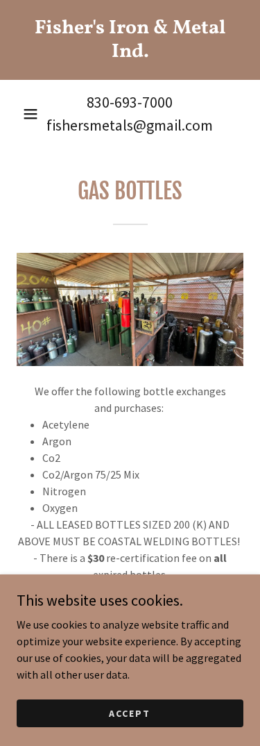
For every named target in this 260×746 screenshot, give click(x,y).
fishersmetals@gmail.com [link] (129, 125)
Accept (129, 712)
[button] (30, 114)
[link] (130, 40)
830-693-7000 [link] (130, 102)
